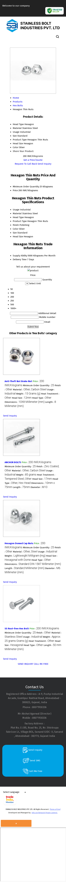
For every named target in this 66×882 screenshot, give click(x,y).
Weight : (28, 393)
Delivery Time (20, 259)
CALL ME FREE (41, 664)
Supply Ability (20, 255)
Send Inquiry (44, 163)
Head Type (18, 217)
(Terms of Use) (55, 809)
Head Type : (41, 397)
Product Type (20, 221)
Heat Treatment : (41, 641)
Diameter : (39, 487)
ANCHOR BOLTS (13, 462)
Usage (16, 209)
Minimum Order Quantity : (38, 385)
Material (17, 213)
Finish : (43, 632)
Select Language (11, 792)
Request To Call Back (26, 163)
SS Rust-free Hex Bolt (17, 628)
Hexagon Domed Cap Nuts (19, 543)
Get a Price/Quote (33, 160)
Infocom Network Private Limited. (45, 813)
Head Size (18, 236)
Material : (29, 389)
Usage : (47, 551)
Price (15, 190)
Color (15, 228)
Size (15, 232)
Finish (16, 225)
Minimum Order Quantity (26, 186)
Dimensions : (25, 402)
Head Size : (21, 397)
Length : (21, 487)
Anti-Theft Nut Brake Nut (18, 381)
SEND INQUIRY (25, 664)
